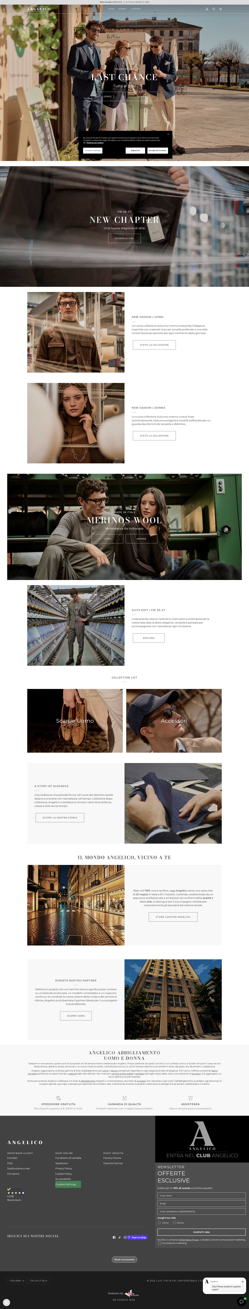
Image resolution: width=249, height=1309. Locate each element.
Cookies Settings (93, 150)
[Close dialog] (178, 620)
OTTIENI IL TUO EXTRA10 (96, 684)
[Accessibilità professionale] (6, 1302)
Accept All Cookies (157, 150)
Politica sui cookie (95, 143)
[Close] (168, 134)
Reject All (135, 150)
